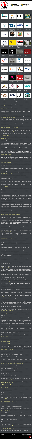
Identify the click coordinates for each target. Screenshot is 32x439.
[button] (4, 18)
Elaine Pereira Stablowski (3, 286)
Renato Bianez (2, 281)
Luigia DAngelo (2, 235)
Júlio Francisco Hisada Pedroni (4, 238)
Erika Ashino (2, 275)
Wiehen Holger (2, 272)
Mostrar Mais (16, 101)
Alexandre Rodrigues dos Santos (4, 267)
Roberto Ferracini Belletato (3, 261)
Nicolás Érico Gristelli (3, 296)
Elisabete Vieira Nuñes (3, 293)
